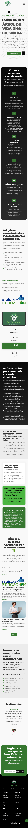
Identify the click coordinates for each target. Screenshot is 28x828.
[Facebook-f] (9, 823)
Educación (14, 97)
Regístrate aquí (20, 771)
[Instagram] (11, 823)
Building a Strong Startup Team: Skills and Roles (13, 620)
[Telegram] (17, 823)
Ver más (14, 634)
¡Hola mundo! (6, 568)
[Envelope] (19, 823)
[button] (14, 318)
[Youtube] (14, 823)
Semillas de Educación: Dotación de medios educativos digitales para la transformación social (13, 589)
